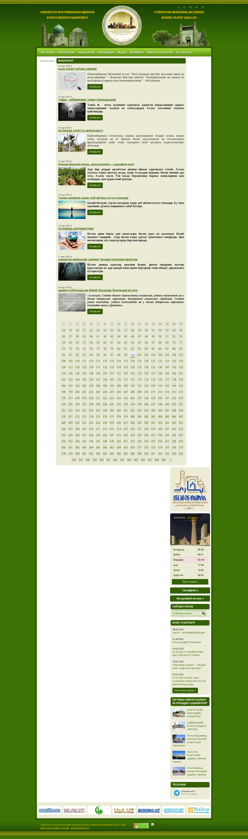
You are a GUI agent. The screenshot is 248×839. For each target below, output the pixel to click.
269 (181, 410)
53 (180, 336)
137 (139, 367)
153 (125, 373)
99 (125, 355)
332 (119, 435)
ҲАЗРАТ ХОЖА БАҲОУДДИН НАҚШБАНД (195, 713)
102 (146, 355)
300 (146, 422)
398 (88, 459)
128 (77, 367)
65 (139, 342)
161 (181, 373)
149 (98, 373)
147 (84, 373)
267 (167, 410)
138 (146, 367)
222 (105, 398)
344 (77, 441)
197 (181, 385)
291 (84, 422)
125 (181, 361)
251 (181, 404)
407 (150, 459)
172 (132, 379)
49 (153, 336)
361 (70, 447)
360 (63, 447)
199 (70, 392)
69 (167, 342)
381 (84, 453)
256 (91, 410)
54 (63, 342)
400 (101, 459)
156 (146, 373)
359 (181, 441)
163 (70, 379)
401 (108, 459)
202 (91, 392)
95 (98, 355)
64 (132, 342)
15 (167, 324)
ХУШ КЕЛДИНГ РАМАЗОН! (186, 642)
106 (174, 355)
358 (174, 441)
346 (91, 441)
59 (98, 342)
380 (77, 453)
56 (77, 342)
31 (153, 330)
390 (146, 453)
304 (174, 422)
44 (118, 336)
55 (70, 342)
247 (153, 404)
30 (146, 330)
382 (91, 453)
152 (119, 373)
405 (136, 459)
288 (63, 422)
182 (77, 385)
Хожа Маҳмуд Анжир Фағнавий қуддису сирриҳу (197, 771)
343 (70, 441)
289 (70, 422)
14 (160, 324)
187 (112, 385)
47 (139, 336)
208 (132, 392)
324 (63, 435)
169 (112, 379)
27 (125, 330)
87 (167, 348)
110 (77, 361)
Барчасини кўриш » (185, 690)
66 (146, 342)
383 (98, 453)
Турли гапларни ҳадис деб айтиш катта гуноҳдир (93, 197)
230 (160, 398)
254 (77, 410)
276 (105, 416)
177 (167, 379)
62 (118, 342)
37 (70, 336)
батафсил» (95, 86)
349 (112, 441)
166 (91, 379)
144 (63, 373)
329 (98, 435)
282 (146, 416)
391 (153, 453)
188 (119, 385)
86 (160, 348)
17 (180, 324)
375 (167, 447)
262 (132, 410)
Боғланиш (47, 60)
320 (160, 429)
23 (98, 330)
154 (132, 373)
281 (139, 416)
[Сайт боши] (178, 7)
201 (84, 392)
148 (91, 373)
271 (70, 416)
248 (160, 404)
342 (63, 441)
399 (94, 459)
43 (111, 336)
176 (160, 379)
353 (139, 441)
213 (167, 392)
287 (181, 416)
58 (91, 342)
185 (98, 385)
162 (63, 379)
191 (139, 385)
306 (63, 429)
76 (91, 348)
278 (119, 416)
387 (125, 453)
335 (139, 435)
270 (63, 416)
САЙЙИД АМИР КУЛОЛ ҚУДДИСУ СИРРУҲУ (196, 726)
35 (180, 330)
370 (132, 447)
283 (153, 416)
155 (139, 373)
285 (167, 416)
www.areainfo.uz (80, 828)
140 (160, 367)
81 (125, 348)
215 (181, 392)
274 (91, 416)
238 (91, 404)
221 (98, 398)
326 (77, 435)
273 (84, 416)
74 (77, 348)
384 (105, 453)
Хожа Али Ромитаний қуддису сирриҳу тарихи (189, 756)
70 (173, 342)
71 (180, 342)
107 (181, 355)
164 (77, 379)
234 (63, 404)
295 (112, 422)
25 (111, 330)
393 (167, 453)
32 (160, 330)
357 (167, 441)
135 (125, 367)
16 (173, 324)
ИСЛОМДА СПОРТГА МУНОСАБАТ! (80, 130)
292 (91, 422)
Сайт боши (47, 52)
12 (146, 324)
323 (181, 429)
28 (132, 330)
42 (104, 336)
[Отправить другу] (202, 7)
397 (81, 459)
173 (139, 379)
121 (153, 361)
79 (111, 348)
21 (84, 330)
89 (180, 348)
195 (167, 385)
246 (146, 404)
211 (153, 392)
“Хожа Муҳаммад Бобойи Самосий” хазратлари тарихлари (189, 740)
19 (70, 330)
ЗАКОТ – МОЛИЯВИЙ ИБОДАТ (188, 632)
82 (132, 348)
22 (91, 330)
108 (63, 361)
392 (160, 453)
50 (160, 336)
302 (160, 422)
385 (112, 453)
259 (112, 410)
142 (174, 367)
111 (84, 361)
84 (146, 348)
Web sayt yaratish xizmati (54, 828)
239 (98, 404)
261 (125, 410)
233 (181, 398)
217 (70, 398)
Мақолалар (86, 52)
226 (132, 398)
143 (181, 367)
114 (105, 361)
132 (105, 367)
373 (153, 447)
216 (63, 398)
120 (146, 361)
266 (160, 410)
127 (70, 367)
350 (119, 441)
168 (105, 379)
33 (167, 330)
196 (174, 385)
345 (84, 441)
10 (132, 324)
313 (112, 429)
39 (84, 336)
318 (146, 429)
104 (160, 355)
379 (70, 453)
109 (70, 361)
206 (119, 392)
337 (153, 435)
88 (173, 348)
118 (132, 361)
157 (153, 373)
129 (84, 367)
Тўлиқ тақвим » (190, 581)
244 (132, 404)
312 (105, 429)
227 (139, 398)
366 (105, 447)
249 (167, 404)
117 (125, 361)
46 (132, 336)
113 (98, 361)
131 (98, 367)
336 (146, 435)
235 (70, 404)
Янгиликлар (66, 52)
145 (70, 373)
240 (105, 404)
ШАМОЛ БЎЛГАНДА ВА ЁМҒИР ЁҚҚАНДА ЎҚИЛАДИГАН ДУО (98, 290)
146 (77, 373)
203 (98, 392)
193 (153, 385)
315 (125, 429)
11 (139, 324)
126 (63, 367)
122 (160, 361)
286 (174, 416)
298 (132, 422)
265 (153, 410)
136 (132, 367)
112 (91, 361)
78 (104, 348)
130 (91, 367)
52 (173, 336)
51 (167, 336)
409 (163, 459)
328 (91, 435)
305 (181, 422)
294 (105, 422)
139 (153, 367)
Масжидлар (106, 52)
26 (118, 330)
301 (153, 422)
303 (167, 422)
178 (174, 379)
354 (146, 441)
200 (77, 392)
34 (173, 330)
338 (160, 435)
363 (84, 447)
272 (77, 416)
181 (70, 385)
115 (112, 361)
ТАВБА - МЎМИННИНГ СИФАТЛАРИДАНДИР (87, 99)
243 (125, 404)
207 (125, 392)
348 (105, 441)
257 (98, 410)
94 (91, 355)
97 (111, 355)
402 (115, 459)
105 (167, 355)
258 (105, 410)
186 (105, 385)
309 (84, 429)
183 (84, 385)
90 (63, 355)
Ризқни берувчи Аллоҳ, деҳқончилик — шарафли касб (96, 164)
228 (146, 398)
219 (84, 398)
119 (139, 361)
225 (125, 398)
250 (174, 404)
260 (119, 410)
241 (112, 404)
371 (139, 447)
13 (153, 324)
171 (125, 379)
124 (174, 361)
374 (160, 447)
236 (77, 404)
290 (77, 422)
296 (119, 422)
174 (146, 379)
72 (63, 348)
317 (139, 429)
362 (77, 447)
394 (174, 453)
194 (160, 385)
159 (167, 373)
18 (63, 330)
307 (70, 429)
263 (139, 410)
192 (146, 385)
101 (139, 355)
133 (112, 367)
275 (98, 416)
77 (98, 348)
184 (91, 385)
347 (98, 441)
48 (146, 336)
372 (146, 447)
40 (91, 336)
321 (167, 429)
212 (160, 392)
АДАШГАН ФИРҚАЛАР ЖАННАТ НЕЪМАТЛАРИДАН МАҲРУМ (97, 259)
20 (77, 330)
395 (181, 453)
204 (105, 392)
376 (174, 447)
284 (160, 416)
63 (125, 342)
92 (77, 355)
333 (125, 435)
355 (153, 441)
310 (91, 429)
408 (157, 459)
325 (70, 435)
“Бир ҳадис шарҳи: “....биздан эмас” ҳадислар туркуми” (189, 666)
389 (139, 453)
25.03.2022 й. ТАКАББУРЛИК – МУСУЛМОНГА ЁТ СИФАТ (188, 653)
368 (119, 447)
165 (84, 379)
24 (104, 330)
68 (160, 342)
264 (146, 410)
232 (174, 398)
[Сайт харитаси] (196, 7)
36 (63, 336)
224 (119, 398)
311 (98, 429)
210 (146, 392)
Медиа (121, 52)
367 (112, 447)
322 (174, 429)
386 (119, 453)
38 (77, 336)
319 (153, 429)
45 (125, 336)
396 (74, 459)
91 (70, 355)
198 (63, 392)
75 (84, 348)
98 (118, 355)
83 (139, 348)
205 (112, 392)
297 (125, 422)
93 (84, 355)
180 (63, 385)
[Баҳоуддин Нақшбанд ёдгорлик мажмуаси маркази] (122, 25)
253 (70, 410)
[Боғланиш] (190, 7)
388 (132, 453)
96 (104, 355)
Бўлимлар (137, 52)
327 (84, 435)
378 (63, 453)
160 (174, 373)
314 (119, 429)
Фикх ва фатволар (160, 52)
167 (98, 379)
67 (153, 342)
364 (91, 447)
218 (77, 398)
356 (160, 441)
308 (77, 429)
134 (119, 367)
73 (70, 348)
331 (112, 435)
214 (174, 392)
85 (153, 348)
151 (112, 373)
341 (181, 435)
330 (105, 435)
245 (139, 404)
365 (98, 447)
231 (167, 398)
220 (91, 398)
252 (63, 410)
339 (167, 435)
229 (153, 398)
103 (153, 355)
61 (111, 342)
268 (174, 410)
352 (132, 441)
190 (132, 385)
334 (132, 435)
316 (132, 429)
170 (119, 379)
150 (105, 373)
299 (139, 422)
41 (98, 336)
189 (125, 385)
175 (153, 379)
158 (160, 373)
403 (122, 459)
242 (119, 404)
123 (167, 361)
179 (181, 379)
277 (112, 416)
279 (125, 416)
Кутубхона (184, 52)
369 (125, 447)
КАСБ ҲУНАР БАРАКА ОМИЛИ (77, 69)
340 (174, 435)
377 (181, 447)
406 (143, 459)
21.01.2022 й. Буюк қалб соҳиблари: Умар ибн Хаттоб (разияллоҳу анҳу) (189, 681)
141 (167, 367)
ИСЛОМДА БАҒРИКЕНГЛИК (75, 228)
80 (118, 348)
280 (132, 416)
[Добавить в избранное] (184, 7)
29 (139, 330)
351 (125, 441)
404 (129, 459)
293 (98, 422)
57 (84, 342)
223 (112, 398)
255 (84, 410)
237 (84, 404)
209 (139, 392)
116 (119, 361)
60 (104, 342)
